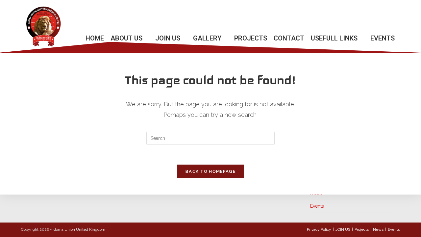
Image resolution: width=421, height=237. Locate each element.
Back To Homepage (210, 171)
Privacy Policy (319, 229)
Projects (362, 229)
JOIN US (342, 229)
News (378, 229)
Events (317, 206)
